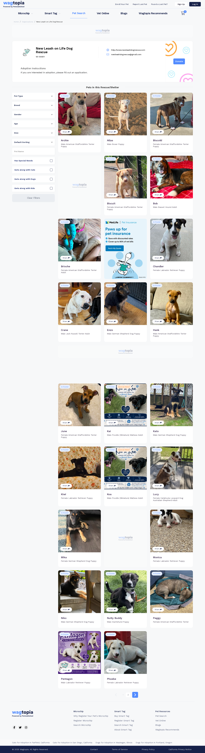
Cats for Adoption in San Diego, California (72, 742)
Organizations (27, 22)
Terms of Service (120, 749)
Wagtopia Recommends (153, 13)
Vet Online (103, 13)
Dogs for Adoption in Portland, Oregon (154, 742)
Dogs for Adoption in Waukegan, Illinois (114, 742)
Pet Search (78, 13)
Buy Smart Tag (121, 716)
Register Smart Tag (124, 720)
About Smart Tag (123, 729)
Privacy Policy (148, 749)
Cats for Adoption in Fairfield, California (31, 742)
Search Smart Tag (123, 725)
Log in (195, 4)
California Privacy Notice (180, 749)
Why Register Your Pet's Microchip (90, 716)
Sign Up (181, 4)
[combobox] (33, 96)
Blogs (123, 13)
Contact (94, 749)
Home (16, 22)
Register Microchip (82, 720)
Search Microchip (82, 725)
